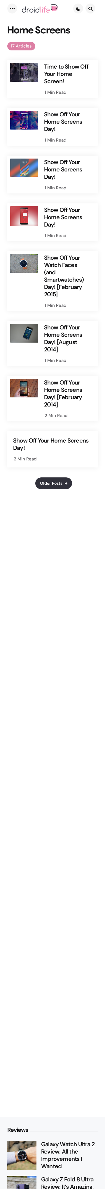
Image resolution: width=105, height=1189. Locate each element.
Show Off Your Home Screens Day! (63, 122)
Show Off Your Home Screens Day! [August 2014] (63, 338)
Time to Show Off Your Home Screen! (66, 74)
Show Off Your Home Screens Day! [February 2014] (63, 393)
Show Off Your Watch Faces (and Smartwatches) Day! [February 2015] (64, 276)
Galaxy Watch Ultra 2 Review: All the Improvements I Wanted (67, 1155)
